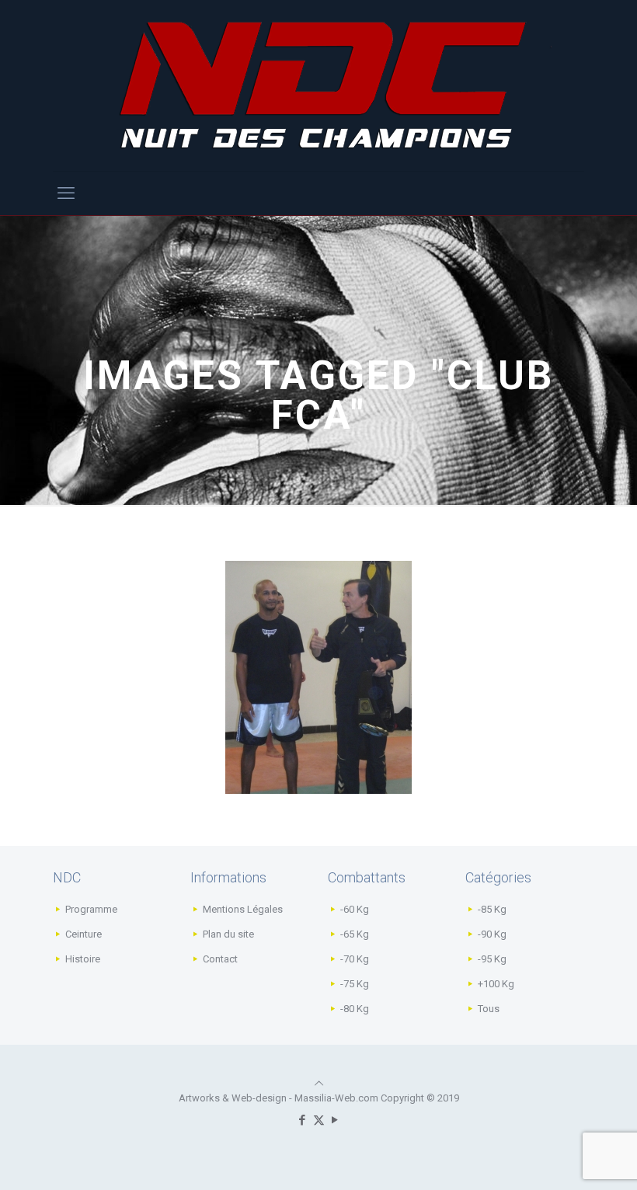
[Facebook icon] (302, 1120)
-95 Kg (492, 959)
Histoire (82, 959)
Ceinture (83, 934)
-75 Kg (354, 984)
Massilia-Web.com (336, 1098)
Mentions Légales (243, 909)
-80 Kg (354, 1008)
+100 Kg (496, 984)
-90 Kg (492, 934)
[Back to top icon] (319, 1083)
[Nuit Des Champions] (318, 85)
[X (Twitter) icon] (319, 1120)
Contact (220, 959)
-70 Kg (354, 959)
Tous (489, 1008)
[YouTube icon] (335, 1120)
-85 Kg (492, 909)
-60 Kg (354, 909)
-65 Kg (354, 934)
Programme (91, 909)
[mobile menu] (66, 193)
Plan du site (228, 934)
